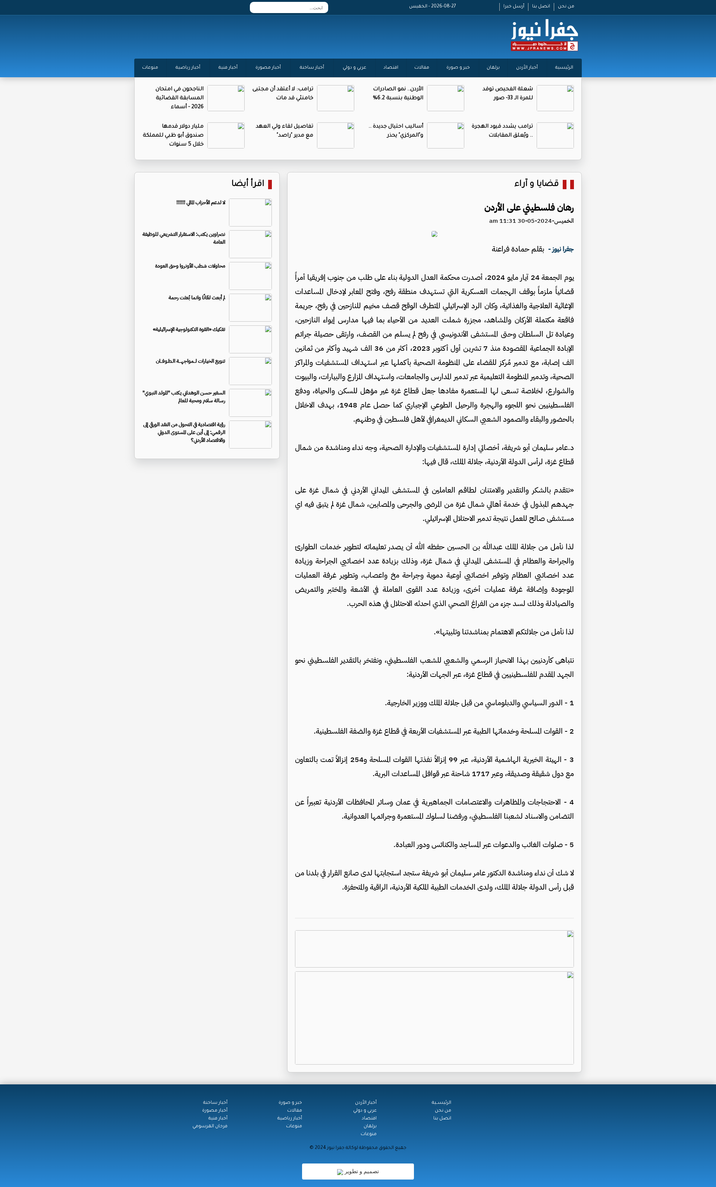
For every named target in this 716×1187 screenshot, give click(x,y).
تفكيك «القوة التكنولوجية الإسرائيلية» (189, 329)
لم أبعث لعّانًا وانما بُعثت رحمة (197, 298)
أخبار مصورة (268, 68)
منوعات (150, 68)
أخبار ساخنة (312, 68)
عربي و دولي (354, 68)
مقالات (421, 68)
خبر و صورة (458, 68)
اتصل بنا (541, 6)
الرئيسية (564, 68)
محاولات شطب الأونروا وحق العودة (190, 266)
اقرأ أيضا (248, 184)
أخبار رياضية (188, 68)
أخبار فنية (228, 68)
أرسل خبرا (513, 6)
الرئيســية (441, 1103)
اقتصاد (390, 68)
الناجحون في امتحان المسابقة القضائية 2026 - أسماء (180, 98)
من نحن (566, 6)
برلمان (493, 68)
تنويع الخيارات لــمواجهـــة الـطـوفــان (190, 361)
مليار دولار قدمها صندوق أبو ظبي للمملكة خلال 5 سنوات (173, 136)
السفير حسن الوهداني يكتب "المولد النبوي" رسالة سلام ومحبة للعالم (183, 396)
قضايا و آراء (537, 184)
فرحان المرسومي (209, 1126)
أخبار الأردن (527, 68)
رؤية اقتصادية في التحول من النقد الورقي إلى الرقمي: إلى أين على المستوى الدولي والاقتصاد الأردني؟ (184, 432)
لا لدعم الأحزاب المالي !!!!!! (200, 202)
